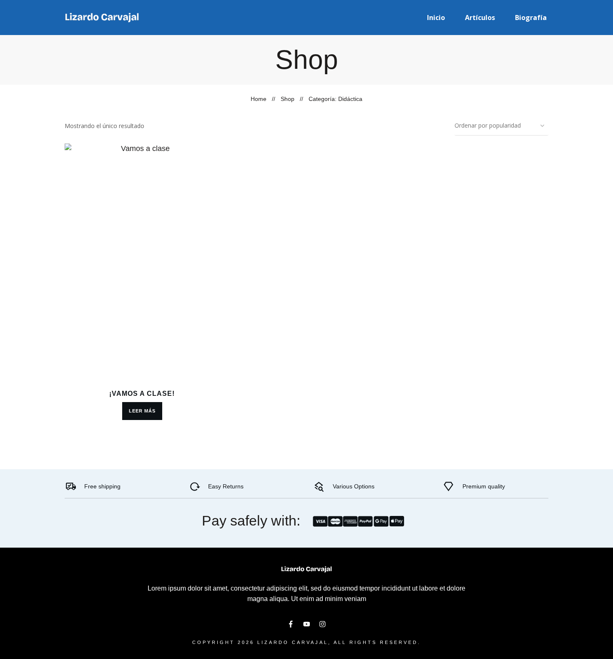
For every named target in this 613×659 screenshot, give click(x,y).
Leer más (142, 410)
